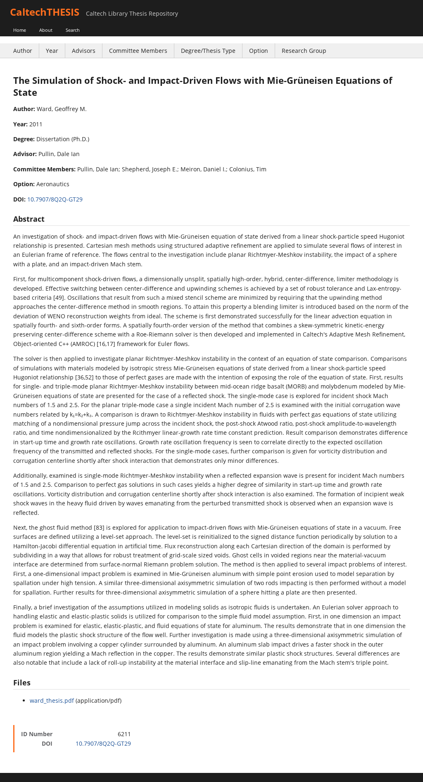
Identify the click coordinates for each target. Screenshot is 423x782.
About (45, 30)
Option (258, 51)
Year (52, 51)
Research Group (304, 51)
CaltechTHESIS (44, 12)
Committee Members (138, 51)
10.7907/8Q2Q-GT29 (55, 199)
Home (19, 30)
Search (73, 30)
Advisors (83, 51)
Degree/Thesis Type (208, 51)
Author (22, 51)
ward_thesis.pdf (52, 700)
